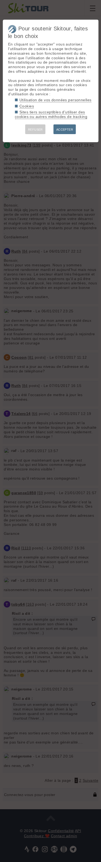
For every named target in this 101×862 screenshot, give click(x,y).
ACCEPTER (64, 129)
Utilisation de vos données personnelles (55, 100)
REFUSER (35, 129)
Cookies (26, 106)
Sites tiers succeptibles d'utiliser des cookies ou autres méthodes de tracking (51, 114)
